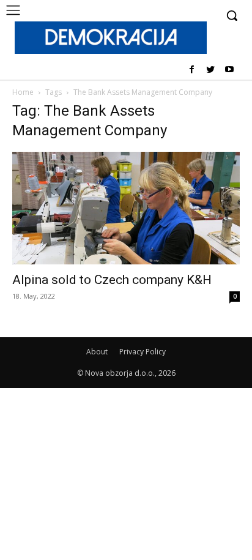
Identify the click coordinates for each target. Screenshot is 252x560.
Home (23, 92)
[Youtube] (229, 70)
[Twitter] (210, 70)
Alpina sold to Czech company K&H (112, 279)
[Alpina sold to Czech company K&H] (126, 208)
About (97, 351)
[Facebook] (191, 70)
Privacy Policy (142, 351)
